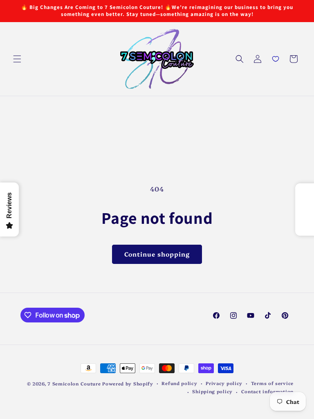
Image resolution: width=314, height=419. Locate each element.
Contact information (267, 391)
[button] (17, 59)
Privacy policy (224, 383)
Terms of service (272, 383)
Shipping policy (212, 391)
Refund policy (179, 383)
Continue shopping (157, 254)
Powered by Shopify (127, 384)
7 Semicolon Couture (74, 384)
